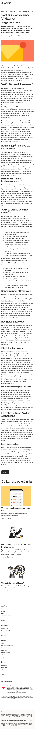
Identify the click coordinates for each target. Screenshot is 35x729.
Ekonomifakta (5, 618)
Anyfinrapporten (6, 615)
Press (3, 611)
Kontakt (3, 633)
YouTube (3, 674)
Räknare (3, 635)
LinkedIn (3, 672)
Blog (2, 11)
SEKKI (3, 643)
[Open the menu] (32, 3)
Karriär (3, 620)
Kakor (3, 648)
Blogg (2, 613)
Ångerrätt (4, 657)
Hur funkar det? (5, 630)
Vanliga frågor (5, 628)
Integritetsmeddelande (7, 645)
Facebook (4, 667)
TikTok (3, 669)
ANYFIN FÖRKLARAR (7, 518)
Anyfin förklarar (10, 11)
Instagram (4, 665)
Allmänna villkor (5, 652)
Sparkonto (4, 609)
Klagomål (4, 650)
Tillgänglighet (5, 654)
